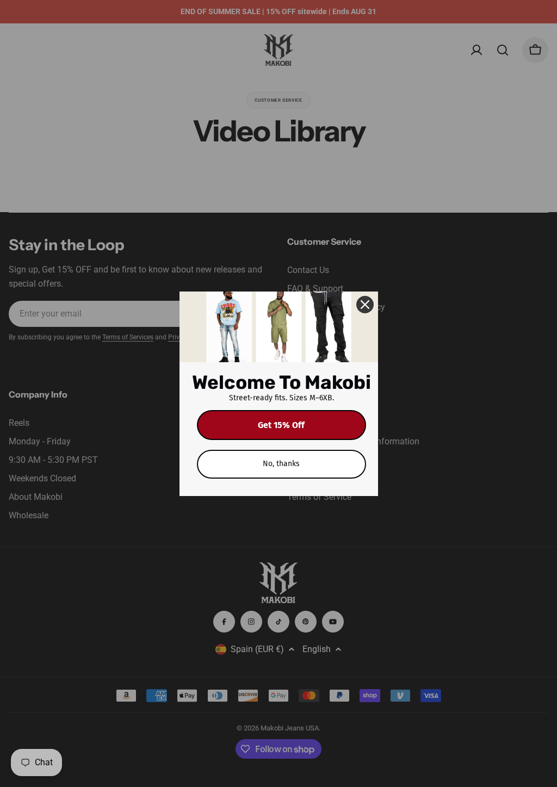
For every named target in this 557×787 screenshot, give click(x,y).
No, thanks (281, 463)
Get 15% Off (281, 425)
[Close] (365, 305)
